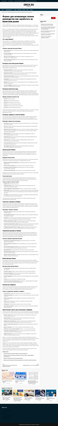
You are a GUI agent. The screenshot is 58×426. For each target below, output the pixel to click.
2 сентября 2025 (50, 400)
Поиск (41, 14)
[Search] (55, 10)
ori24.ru (29, 4)
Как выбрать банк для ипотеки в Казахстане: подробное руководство (9, 365)
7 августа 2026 (18, 401)
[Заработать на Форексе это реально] (21, 376)
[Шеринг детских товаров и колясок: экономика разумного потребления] (7, 393)
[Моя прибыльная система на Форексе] (8, 376)
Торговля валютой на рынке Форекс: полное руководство (15, 353)
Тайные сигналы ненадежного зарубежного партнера (46, 37)
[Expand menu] (4, 9)
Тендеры (31, 9)
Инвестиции (19, 9)
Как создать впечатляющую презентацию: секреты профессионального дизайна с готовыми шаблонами (48, 28)
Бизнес (15, 9)
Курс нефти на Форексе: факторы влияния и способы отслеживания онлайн (33, 381)
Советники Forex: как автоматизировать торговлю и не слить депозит (48, 34)
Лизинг (27, 9)
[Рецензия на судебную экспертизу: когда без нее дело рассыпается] (29, 393)
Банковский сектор (9, 9)
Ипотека (24, 9)
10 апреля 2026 (39, 400)
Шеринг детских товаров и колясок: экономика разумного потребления (47, 25)
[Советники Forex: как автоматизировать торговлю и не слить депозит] (40, 393)
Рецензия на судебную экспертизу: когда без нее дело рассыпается (48, 31)
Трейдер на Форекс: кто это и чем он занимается (31, 365)
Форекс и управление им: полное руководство (13, 358)
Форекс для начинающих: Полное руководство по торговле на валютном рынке (20, 360)
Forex (3, 9)
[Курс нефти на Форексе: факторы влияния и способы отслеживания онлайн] (33, 376)
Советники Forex (38, 395)
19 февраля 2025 (8, 23)
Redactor (4, 23)
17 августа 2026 (6, 400)
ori (3, 400)
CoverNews (33, 424)
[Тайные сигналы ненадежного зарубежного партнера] (51, 393)
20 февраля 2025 (33, 384)
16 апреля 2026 (28, 400)
